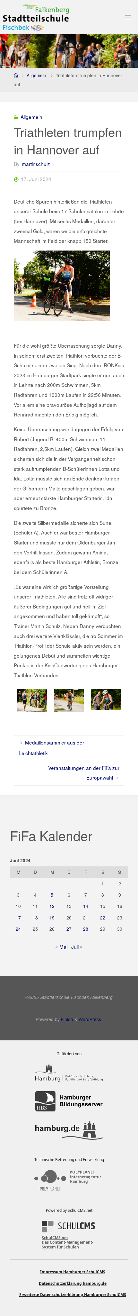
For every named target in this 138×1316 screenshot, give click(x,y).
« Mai (61, 946)
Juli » (77, 946)
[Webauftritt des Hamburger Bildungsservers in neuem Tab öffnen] (69, 1101)
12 (52, 906)
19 (52, 917)
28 (85, 929)
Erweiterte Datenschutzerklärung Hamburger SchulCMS (72, 1294)
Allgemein (36, 75)
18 (35, 917)
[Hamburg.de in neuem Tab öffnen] (69, 1130)
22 (102, 917)
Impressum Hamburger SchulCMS (72, 1272)
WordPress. (90, 1019)
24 (18, 929)
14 (85, 906)
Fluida (66, 1019)
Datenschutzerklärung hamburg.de (73, 1283)
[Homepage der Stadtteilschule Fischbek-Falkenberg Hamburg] (36, 17)
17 (18, 917)
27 (69, 929)
